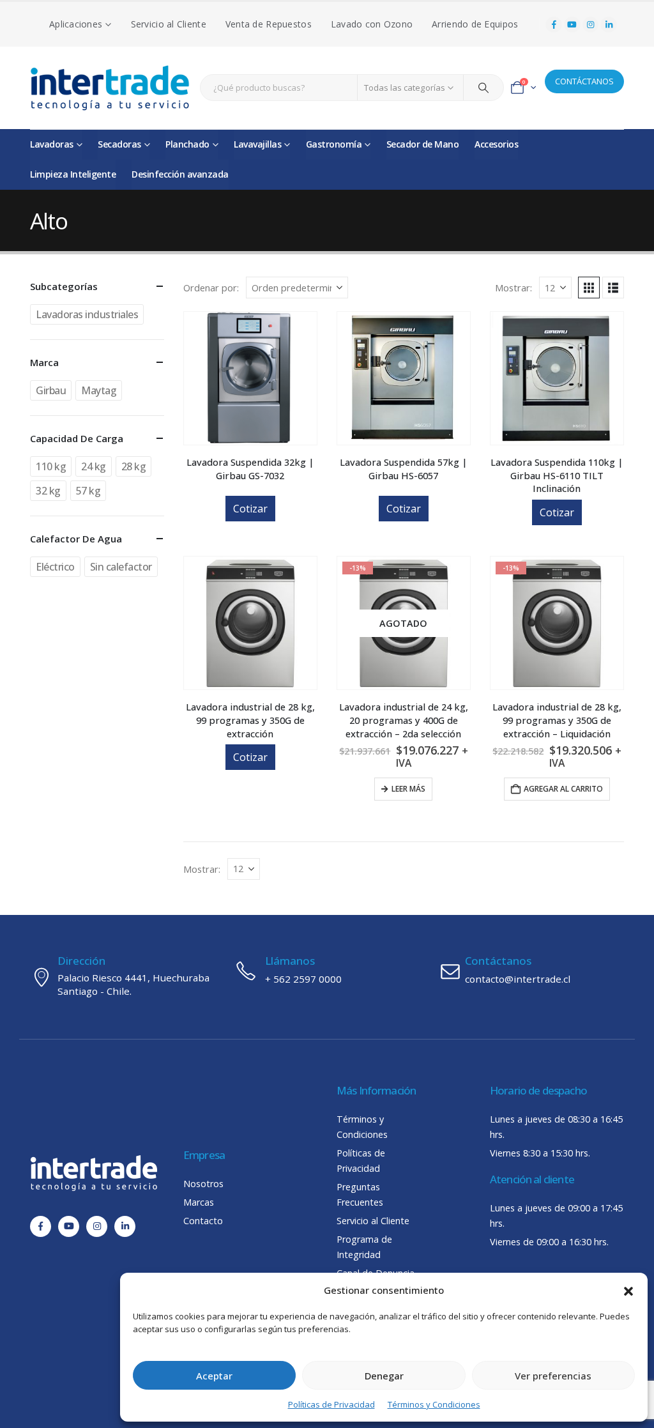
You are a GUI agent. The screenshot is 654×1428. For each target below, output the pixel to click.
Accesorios (496, 144)
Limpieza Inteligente (73, 174)
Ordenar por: (211, 287)
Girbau (51, 390)
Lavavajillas (257, 144)
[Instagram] (590, 25)
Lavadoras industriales (87, 314)
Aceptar (214, 1375)
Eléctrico (55, 567)
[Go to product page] (250, 378)
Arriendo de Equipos (475, 24)
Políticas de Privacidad (331, 1404)
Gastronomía (334, 144)
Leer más (408, 788)
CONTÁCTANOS (584, 81)
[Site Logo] (110, 88)
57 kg (88, 491)
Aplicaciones (75, 24)
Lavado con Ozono (372, 24)
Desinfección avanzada (180, 174)
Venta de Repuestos (268, 24)
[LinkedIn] (608, 25)
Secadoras (119, 144)
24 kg (93, 466)
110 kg (51, 466)
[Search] (483, 87)
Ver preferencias (553, 1375)
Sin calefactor (121, 567)
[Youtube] (572, 25)
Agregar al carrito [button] (563, 788)
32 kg (48, 491)
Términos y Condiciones (434, 1404)
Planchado (187, 144)
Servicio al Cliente (168, 24)
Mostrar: (513, 287)
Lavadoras (51, 144)
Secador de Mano (422, 144)
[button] (628, 1290)
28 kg (133, 466)
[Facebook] (553, 25)
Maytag (98, 390)
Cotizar (250, 509)
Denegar (384, 1375)
